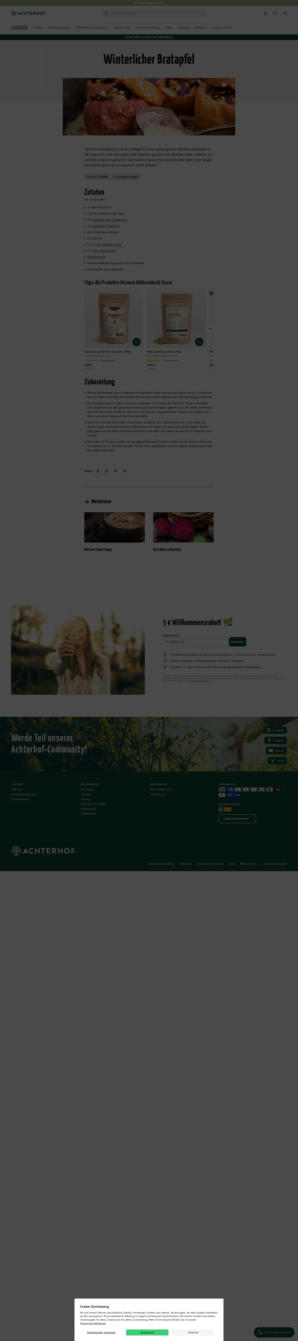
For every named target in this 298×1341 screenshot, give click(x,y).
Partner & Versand (229, 804)
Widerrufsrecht (248, 863)
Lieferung (86, 794)
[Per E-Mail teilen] (124, 471)
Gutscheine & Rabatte (94, 804)
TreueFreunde (157, 794)
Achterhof (17, 784)
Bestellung (87, 789)
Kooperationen (20, 799)
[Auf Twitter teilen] (106, 471)
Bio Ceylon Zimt (104, 251)
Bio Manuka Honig (109, 244)
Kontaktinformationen (211, 863)
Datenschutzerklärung (93, 1323)
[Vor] (209, 329)
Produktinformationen (24, 794)
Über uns (17, 789)
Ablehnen (193, 1332)
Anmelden (238, 642)
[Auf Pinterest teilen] (115, 471)
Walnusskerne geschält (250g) (164, 351)
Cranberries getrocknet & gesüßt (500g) (107, 351)
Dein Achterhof (158, 784)
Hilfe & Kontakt (90, 784)
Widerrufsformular (237, 818)
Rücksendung (88, 808)
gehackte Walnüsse (107, 226)
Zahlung (85, 799)
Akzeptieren (147, 1332)
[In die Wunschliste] (137, 293)
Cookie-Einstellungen (274, 863)
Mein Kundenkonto (160, 789)
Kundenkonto (88, 813)
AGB (179, 680)
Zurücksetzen (197, 13)
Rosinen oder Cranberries (110, 220)
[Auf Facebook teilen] (97, 471)
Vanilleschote (96, 257)
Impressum (186, 863)
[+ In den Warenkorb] (136, 342)
